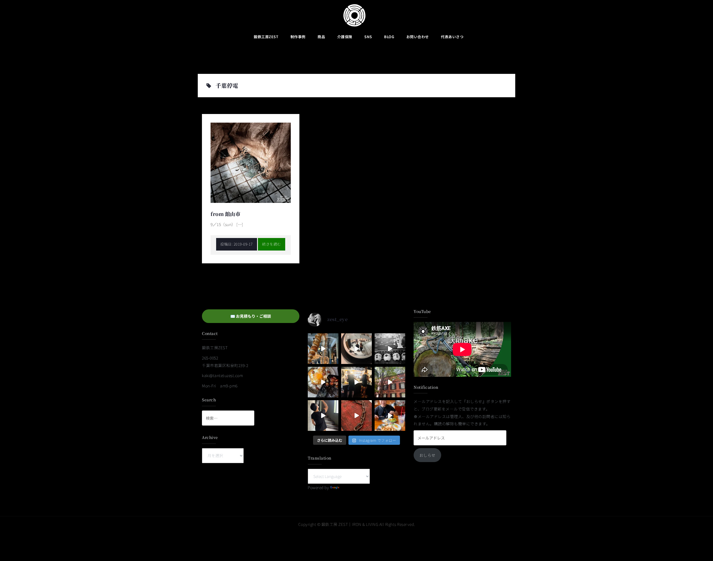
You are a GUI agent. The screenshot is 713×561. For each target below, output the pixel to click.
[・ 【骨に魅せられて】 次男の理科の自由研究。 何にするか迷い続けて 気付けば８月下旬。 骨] (323, 348)
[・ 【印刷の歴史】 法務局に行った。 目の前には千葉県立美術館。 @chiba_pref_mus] (356, 415)
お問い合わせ (417, 36)
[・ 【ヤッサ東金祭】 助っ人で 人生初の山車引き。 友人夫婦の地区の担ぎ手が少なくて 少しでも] (390, 348)
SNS (368, 36)
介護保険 (344, 36)
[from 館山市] (251, 162)
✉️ (250, 316)
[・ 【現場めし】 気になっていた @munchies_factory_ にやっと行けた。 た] (390, 415)
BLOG (389, 36)
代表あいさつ (452, 36)
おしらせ (427, 455)
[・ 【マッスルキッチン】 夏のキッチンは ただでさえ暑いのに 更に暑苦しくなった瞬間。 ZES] (356, 382)
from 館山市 (225, 213)
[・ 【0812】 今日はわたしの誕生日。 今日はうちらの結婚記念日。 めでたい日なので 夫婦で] (356, 348)
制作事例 (298, 36)
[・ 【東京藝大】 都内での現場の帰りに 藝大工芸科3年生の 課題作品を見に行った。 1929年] (390, 382)
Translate (349, 487)
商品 (321, 36)
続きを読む (271, 244)
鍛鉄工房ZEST (266, 36)
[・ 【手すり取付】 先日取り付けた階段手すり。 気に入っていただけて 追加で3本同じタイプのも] (323, 415)
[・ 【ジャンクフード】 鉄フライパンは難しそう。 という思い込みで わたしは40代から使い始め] (323, 382)
